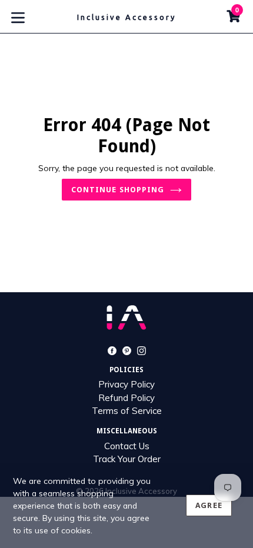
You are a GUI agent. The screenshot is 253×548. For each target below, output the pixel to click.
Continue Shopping (117, 189)
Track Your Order (127, 459)
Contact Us (126, 446)
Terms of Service (127, 410)
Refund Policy (126, 397)
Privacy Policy (126, 384)
